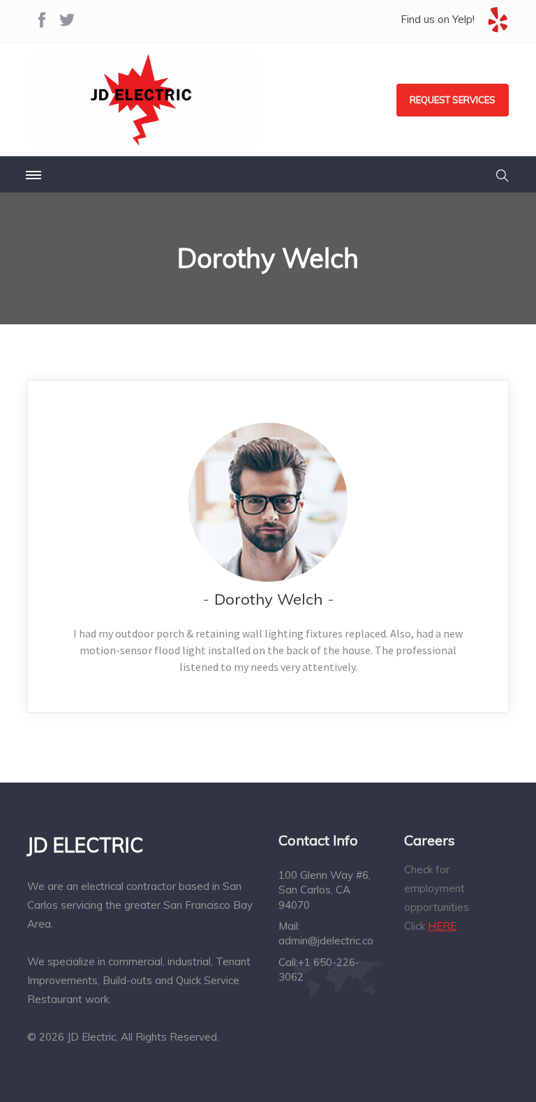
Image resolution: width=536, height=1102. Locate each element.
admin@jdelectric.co (325, 940)
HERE (442, 926)
